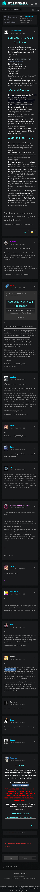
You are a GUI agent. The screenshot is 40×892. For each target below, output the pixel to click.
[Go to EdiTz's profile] (6, 468)
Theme (15, 874)
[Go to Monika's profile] (6, 378)
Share (11, 858)
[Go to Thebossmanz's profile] (6, 32)
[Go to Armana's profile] (6, 243)
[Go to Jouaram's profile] (6, 759)
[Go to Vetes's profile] (6, 287)
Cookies (24, 874)
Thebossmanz (11, 296)
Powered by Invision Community (16, 878)
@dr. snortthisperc (20, 785)
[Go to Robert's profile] (6, 658)
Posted (17, 33)
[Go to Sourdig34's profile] (6, 593)
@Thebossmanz (10, 669)
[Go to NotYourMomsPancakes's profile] (6, 506)
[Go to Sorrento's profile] (6, 703)
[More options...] (34, 32)
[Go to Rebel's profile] (6, 721)
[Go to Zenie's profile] (6, 448)
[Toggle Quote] (7, 293)
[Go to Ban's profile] (6, 626)
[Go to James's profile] (6, 741)
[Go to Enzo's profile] (6, 427)
